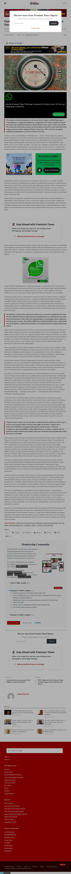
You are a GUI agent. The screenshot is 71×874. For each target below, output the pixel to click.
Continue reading (35, 28)
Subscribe (54, 23)
